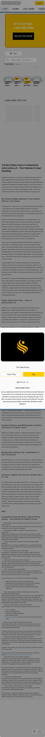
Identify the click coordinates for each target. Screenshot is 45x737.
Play (33, 374)
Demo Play (11, 374)
